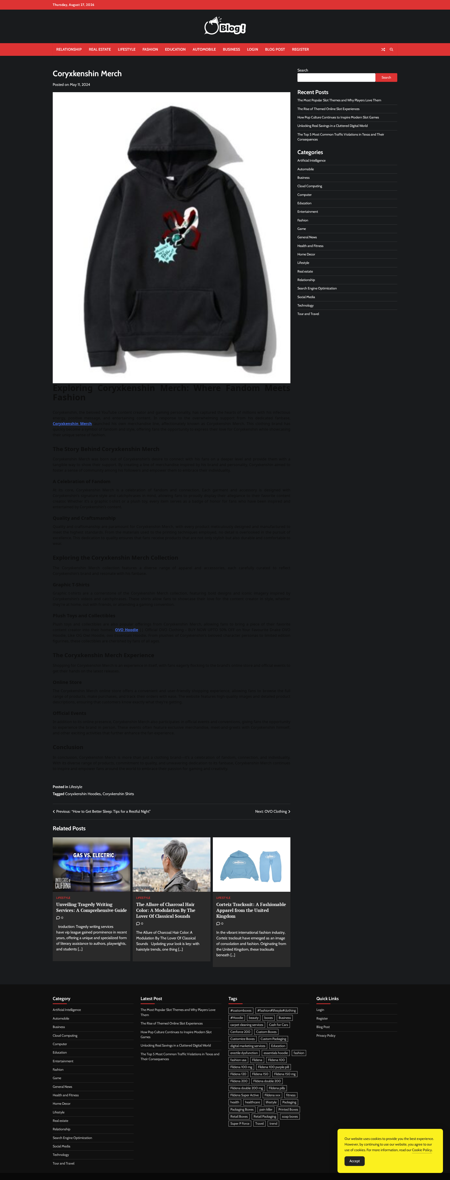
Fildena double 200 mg (246, 1088)
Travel (259, 1123)
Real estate (100, 49)
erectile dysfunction (244, 1053)
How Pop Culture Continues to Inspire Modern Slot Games (338, 117)
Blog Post (275, 49)
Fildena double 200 (267, 1081)
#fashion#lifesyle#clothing (276, 1010)
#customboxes (240, 1010)
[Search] (391, 49)
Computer (304, 195)
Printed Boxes (288, 1109)
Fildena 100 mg (241, 1067)
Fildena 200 (239, 1081)
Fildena (257, 1060)
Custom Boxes (266, 1032)
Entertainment (307, 211)
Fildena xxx (272, 1095)
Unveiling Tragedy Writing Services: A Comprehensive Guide (91, 907)
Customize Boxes (242, 1039)
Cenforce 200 (240, 1032)
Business (231, 49)
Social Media (306, 297)
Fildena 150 (260, 1074)
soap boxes (290, 1116)
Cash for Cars (278, 1025)
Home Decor (306, 254)
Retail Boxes (239, 1116)
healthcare (252, 1102)
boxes (268, 1018)
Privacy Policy (325, 1035)
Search (302, 70)
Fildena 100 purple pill (273, 1067)
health (234, 1102)
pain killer (266, 1109)
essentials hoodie (276, 1053)
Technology (305, 305)
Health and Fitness (310, 246)
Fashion (150, 49)
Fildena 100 (276, 1060)
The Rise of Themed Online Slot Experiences (328, 109)
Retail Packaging (265, 1116)
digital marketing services (247, 1046)
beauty (254, 1018)
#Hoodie (236, 1018)
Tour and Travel (308, 314)
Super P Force (239, 1123)
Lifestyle (126, 49)
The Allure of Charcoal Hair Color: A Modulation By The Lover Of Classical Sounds (165, 910)
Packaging (289, 1102)
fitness (291, 1095)
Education (175, 49)
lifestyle (271, 1102)
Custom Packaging (273, 1039)
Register (300, 49)
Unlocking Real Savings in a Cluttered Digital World (332, 126)
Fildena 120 (238, 1074)
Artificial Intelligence (311, 160)
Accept (354, 1161)
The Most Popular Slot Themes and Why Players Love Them (339, 100)
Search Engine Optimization (317, 288)
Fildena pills (277, 1088)
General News (307, 237)
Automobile (204, 49)
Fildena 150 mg (285, 1074)
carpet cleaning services (246, 1025)
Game (301, 229)
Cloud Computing (309, 186)
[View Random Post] (383, 49)
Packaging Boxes (242, 1109)
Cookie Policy (422, 1150)
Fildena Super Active (244, 1095)
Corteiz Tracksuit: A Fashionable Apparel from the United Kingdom (251, 910)
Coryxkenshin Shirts (118, 794)
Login (252, 49)
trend (273, 1123)
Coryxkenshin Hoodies (83, 794)
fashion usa (238, 1060)
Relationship (69, 49)
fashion (299, 1053)
